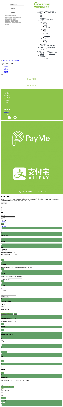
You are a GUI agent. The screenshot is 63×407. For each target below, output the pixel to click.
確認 (8, 296)
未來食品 (46, 37)
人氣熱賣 (41, 11)
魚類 (41, 15)
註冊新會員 (3, 226)
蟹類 (45, 26)
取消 (6, 352)
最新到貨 (6, 69)
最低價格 (17, 60)
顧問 (2, 288)
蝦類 (41, 14)
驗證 (13, 386)
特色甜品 (49, 47)
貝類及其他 (42, 18)
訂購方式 (42, 54)
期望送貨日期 (4, 279)
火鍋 (45, 41)
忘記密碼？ (3, 222)
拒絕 (6, 203)
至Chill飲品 (40, 47)
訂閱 (2, 372)
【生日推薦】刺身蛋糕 (50, 12)
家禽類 (46, 33)
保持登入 (4, 220)
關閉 (2, 259)
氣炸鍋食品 (44, 44)
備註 (2, 295)
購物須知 (39, 51)
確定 (2, 352)
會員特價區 (52, 54)
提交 (2, 269)
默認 (4, 60)
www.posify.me (6, 205)
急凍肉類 (43, 29)
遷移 (2, 323)
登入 (2, 223)
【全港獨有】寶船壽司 (44, 19)
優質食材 (40, 20)
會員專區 (48, 51)
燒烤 (45, 43)
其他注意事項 (43, 56)
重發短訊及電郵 (5, 386)
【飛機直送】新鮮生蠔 (48, 11)
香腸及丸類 (47, 36)
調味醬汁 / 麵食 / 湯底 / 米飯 (48, 45)
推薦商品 (6, 67)
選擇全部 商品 (5, 390)
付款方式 (42, 52)
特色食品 (43, 38)
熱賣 (7, 60)
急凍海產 (43, 22)
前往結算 (3, 397)
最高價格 (11, 60)
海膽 (41, 16)
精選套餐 (53, 47)
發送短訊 (3, 313)
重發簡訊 (10, 313)
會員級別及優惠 (53, 52)
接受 (2, 203)
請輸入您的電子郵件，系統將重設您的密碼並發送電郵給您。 (15, 267)
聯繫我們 (46, 58)
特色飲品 (43, 49)
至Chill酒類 (44, 48)
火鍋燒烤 (43, 40)
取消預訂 (3, 296)
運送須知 (42, 55)
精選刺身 (39, 12)
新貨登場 (52, 19)
